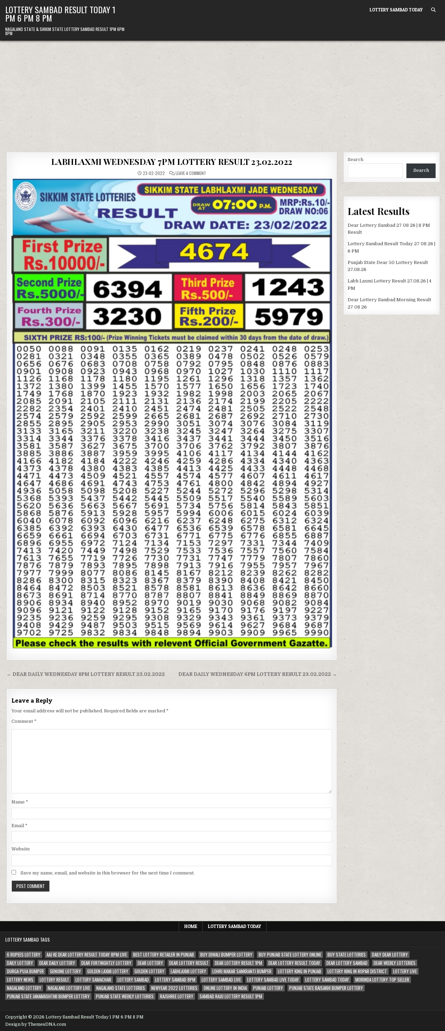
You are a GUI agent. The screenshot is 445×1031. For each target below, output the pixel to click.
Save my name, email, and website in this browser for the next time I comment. (108, 873)
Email (19, 825)
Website (20, 849)
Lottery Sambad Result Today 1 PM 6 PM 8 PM (60, 13)
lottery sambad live (221, 979)
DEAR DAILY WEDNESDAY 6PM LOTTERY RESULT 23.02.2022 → (257, 674)
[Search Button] (433, 9)
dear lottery (150, 963)
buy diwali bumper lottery (226, 954)
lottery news (20, 979)
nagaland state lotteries (120, 988)
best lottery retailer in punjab (163, 954)
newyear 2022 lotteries (174, 988)
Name (19, 802)
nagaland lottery (24, 988)
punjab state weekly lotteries (125, 996)
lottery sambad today (327, 979)
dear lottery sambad (346, 963)
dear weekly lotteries (394, 963)
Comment (24, 721)
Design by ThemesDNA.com (35, 1024)
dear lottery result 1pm (238, 963)
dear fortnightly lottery (106, 963)
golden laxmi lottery (107, 971)
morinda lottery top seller (382, 979)
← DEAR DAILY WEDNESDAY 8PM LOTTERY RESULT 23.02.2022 (86, 674)
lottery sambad (133, 979)
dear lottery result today (294, 963)
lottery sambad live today (273, 979)
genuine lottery (65, 971)
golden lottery (149, 971)
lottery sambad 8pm (175, 979)
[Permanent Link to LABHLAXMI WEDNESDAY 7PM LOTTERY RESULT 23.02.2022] (171, 413)
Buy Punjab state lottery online (290, 954)
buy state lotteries (346, 954)
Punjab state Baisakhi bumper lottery (326, 988)
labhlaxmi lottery (188, 971)
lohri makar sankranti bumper (242, 971)
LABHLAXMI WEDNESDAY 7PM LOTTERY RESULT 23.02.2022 (171, 161)
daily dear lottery (390, 954)
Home (190, 926)
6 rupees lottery (23, 954)
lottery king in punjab (299, 971)
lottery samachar (93, 979)
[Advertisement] (222, 93)
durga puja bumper (25, 971)
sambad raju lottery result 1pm (231, 996)
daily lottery (20, 963)
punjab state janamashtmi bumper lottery (48, 996)
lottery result (54, 979)
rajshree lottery (176, 996)
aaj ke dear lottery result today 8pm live (87, 954)
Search (355, 159)
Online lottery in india (225, 988)
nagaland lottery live (69, 988)
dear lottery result (189, 963)
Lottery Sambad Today (396, 10)
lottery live (405, 971)
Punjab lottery (268, 988)
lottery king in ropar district (357, 971)
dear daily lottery (57, 963)
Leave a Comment (191, 173)
